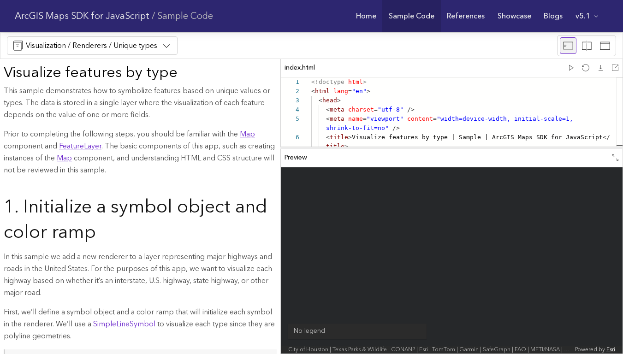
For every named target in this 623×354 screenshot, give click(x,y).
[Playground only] (586, 45)
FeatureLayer (80, 146)
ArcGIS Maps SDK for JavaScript (82, 16)
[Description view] (568, 45)
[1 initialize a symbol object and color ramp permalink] (103, 233)
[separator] (451, 148)
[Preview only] (605, 45)
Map (247, 134)
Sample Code (185, 16)
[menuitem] (366, 16)
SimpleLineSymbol (124, 324)
